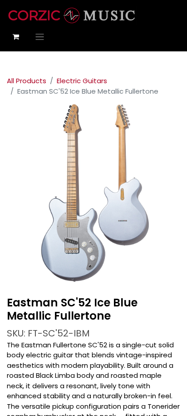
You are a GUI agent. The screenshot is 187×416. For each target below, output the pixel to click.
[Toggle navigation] (40, 36)
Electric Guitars (82, 80)
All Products (26, 80)
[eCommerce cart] (16, 37)
